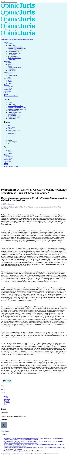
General (3, 389)
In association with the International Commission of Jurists (17, 39)
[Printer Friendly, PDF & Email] (7, 382)
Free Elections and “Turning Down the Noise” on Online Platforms (23, 451)
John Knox (4, 207)
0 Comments (10, 204)
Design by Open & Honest (17, 454)
